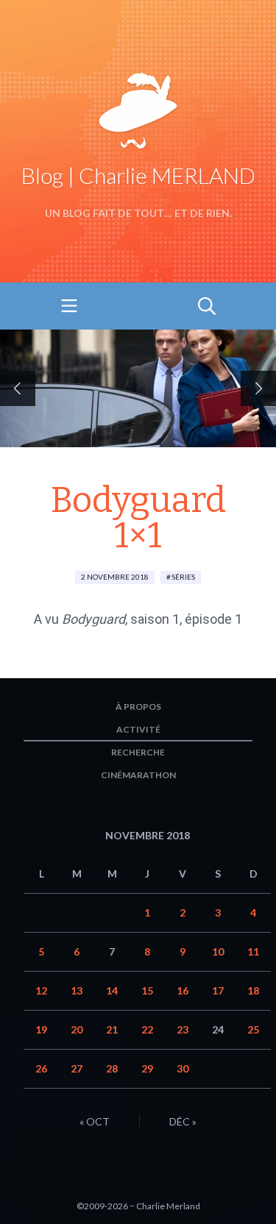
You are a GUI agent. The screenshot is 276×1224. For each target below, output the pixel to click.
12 (41, 990)
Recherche (138, 752)
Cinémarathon (138, 774)
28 (112, 1068)
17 (218, 990)
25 (253, 1029)
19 (41, 1029)
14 (112, 990)
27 (76, 1068)
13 (76, 990)
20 (76, 1029)
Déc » (183, 1121)
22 (147, 1029)
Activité (138, 729)
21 (112, 1029)
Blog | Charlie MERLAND (138, 175)
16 (182, 990)
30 (182, 1068)
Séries (183, 576)
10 (218, 951)
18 (253, 990)
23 (182, 1029)
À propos (138, 706)
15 (147, 990)
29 (147, 1068)
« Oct (94, 1121)
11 (253, 951)
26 (41, 1068)
